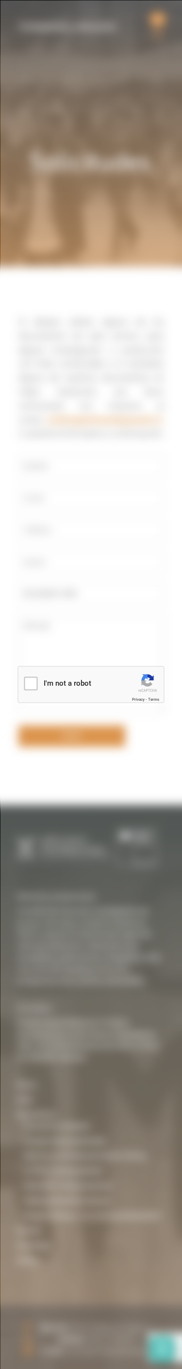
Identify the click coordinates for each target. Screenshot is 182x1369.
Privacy (138, 699)
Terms (153, 699)
